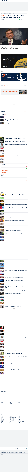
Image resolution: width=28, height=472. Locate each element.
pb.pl (20, 455)
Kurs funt (1, 418)
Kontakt (19, 452)
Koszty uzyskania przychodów (21, 423)
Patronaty (7, 452)
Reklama (3, 452)
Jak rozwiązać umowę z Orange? (13, 417)
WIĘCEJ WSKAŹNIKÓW (14, 177)
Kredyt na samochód (12, 419)
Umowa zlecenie (11, 415)
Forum (13, 13)
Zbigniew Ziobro (6, 114)
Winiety (10, 422)
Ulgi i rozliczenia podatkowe (21, 421)
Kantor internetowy (2, 420)
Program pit (19, 415)
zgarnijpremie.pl (5, 456)
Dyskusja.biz (18, 455)
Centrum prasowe (12, 452)
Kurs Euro (2, 415)
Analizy (11, 13)
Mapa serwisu (24, 452)
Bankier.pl (2, 12)
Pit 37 (19, 417)
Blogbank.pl (2, 423)
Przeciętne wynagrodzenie (3, 404)
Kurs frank (2, 417)
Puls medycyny (22, 455)
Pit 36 (19, 416)
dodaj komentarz (25, 111)
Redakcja (5, 452)
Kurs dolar (2, 416)
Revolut (10, 421)
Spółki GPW (11, 403)
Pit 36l (19, 418)
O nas (1, 452)
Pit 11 (19, 420)
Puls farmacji (2, 456)
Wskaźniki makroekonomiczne (6, 13)
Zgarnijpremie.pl (2, 424)
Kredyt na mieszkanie (12, 418)
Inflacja (1, 403)
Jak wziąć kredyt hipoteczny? (12, 423)
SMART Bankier (20, 422)
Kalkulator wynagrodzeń (12, 414)
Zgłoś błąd (21, 452)
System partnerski (10, 455)
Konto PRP (11, 416)
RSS (9, 452)
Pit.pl (7, 455)
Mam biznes (15, 455)
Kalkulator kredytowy (12, 420)
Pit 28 (19, 419)
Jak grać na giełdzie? (3, 414)
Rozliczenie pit (19, 414)
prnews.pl (13, 455)
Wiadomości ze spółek (12, 404)
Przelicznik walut (2, 419)
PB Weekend (2, 422)
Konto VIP (2, 421)
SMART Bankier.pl (5, 455)
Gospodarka (7, 12)
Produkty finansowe (16, 452)
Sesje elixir (19, 424)
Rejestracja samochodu (12, 424)
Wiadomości (10, 12)
